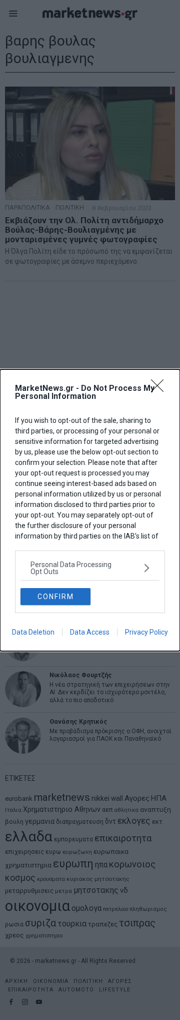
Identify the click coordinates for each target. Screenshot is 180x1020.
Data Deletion (33, 632)
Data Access (90, 632)
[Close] (160, 388)
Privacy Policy (146, 632)
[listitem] (90, 568)
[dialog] (90, 510)
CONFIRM (56, 597)
